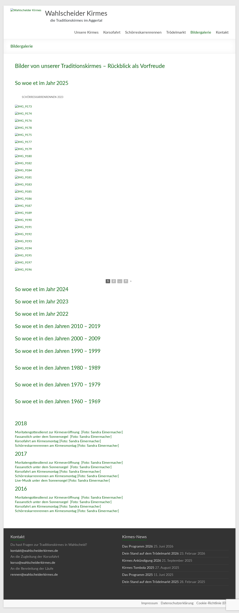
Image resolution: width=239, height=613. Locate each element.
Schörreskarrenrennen (143, 32)
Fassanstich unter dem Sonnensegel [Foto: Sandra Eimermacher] (63, 437)
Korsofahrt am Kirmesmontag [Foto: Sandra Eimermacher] (58, 441)
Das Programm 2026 (137, 546)
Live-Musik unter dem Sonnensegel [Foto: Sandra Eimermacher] (62, 480)
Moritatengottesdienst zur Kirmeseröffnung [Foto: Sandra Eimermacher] (69, 432)
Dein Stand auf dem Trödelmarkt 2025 (150, 582)
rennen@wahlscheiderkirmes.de (34, 574)
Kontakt (222, 32)
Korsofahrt (111, 32)
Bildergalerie (200, 32)
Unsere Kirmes (86, 32)
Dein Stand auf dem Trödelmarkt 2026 (150, 553)
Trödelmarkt (176, 32)
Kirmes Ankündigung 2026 (141, 560)
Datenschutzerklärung (177, 603)
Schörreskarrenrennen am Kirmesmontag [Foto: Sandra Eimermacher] (67, 445)
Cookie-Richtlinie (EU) (212, 603)
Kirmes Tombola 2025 (138, 568)
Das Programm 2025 (137, 575)
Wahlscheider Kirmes (76, 13)
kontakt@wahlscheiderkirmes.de (34, 551)
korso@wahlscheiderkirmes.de (32, 562)
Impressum (149, 603)
